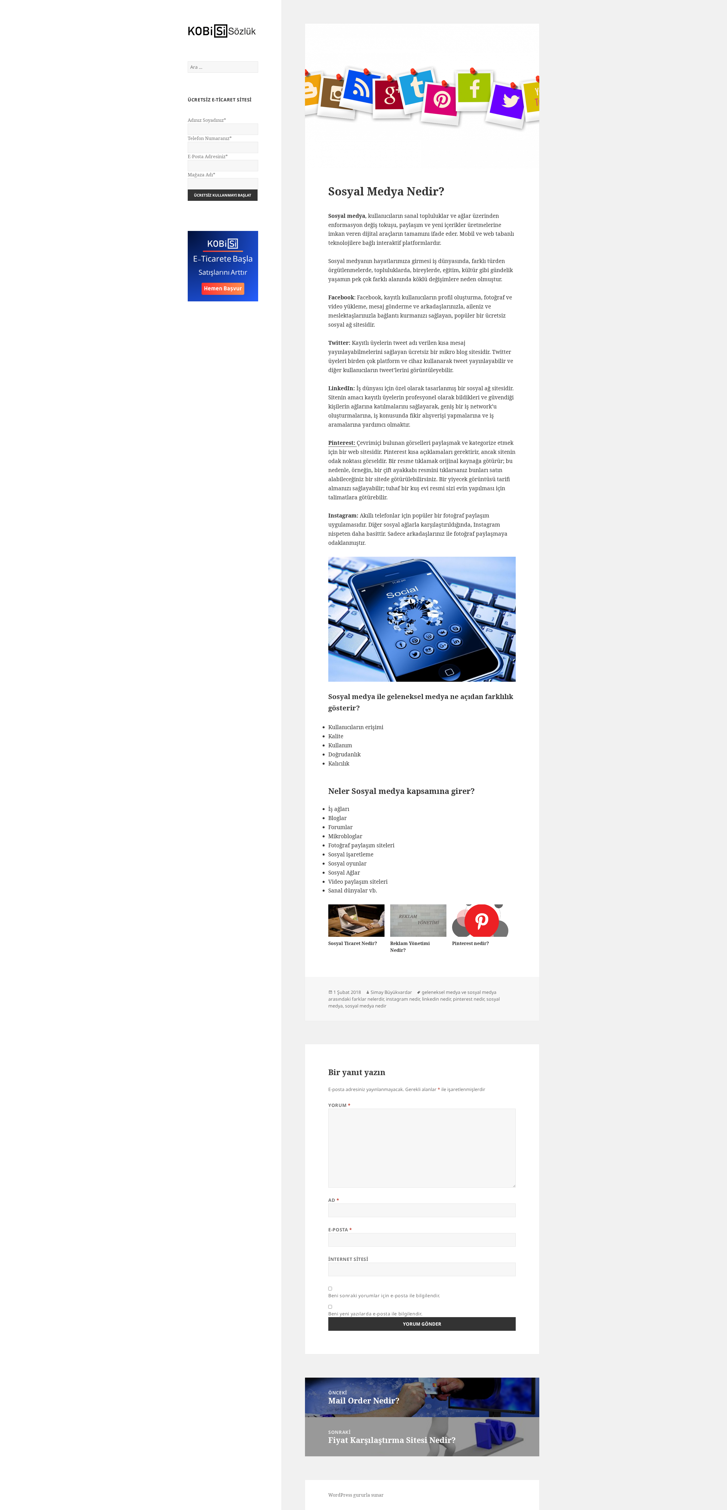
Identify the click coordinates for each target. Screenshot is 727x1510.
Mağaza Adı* (201, 175)
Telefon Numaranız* (210, 138)
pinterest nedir (468, 999)
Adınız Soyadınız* (207, 120)
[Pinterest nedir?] (480, 920)
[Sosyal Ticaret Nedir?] (356, 920)
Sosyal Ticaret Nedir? (352, 943)
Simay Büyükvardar (391, 992)
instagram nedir (403, 999)
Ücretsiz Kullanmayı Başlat (222, 195)
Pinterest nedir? (470, 943)
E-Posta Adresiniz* (208, 156)
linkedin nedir (436, 999)
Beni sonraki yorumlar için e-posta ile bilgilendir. (384, 1295)
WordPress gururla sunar (356, 1495)
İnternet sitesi (348, 1259)
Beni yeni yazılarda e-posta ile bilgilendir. (375, 1314)
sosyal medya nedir (366, 1006)
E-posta (340, 1230)
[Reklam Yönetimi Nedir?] (418, 920)
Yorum (339, 1105)
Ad (333, 1200)
